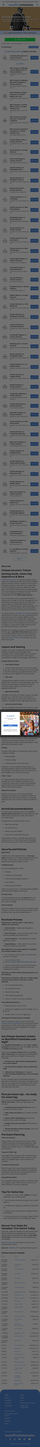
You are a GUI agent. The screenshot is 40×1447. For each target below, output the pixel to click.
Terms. (16, 731)
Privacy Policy (14, 731)
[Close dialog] (38, 713)
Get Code (10, 725)
